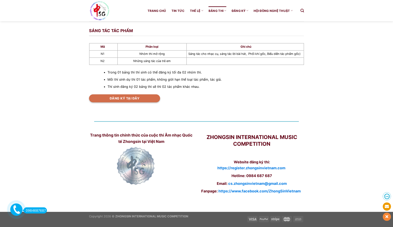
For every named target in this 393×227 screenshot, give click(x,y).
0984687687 (36, 210)
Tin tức (178, 10)
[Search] (302, 11)
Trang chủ (157, 10)
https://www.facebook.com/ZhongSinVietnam (259, 191)
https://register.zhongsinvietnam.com (251, 168)
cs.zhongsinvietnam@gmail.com (257, 183)
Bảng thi (216, 10)
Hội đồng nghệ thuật (272, 10)
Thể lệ (195, 10)
